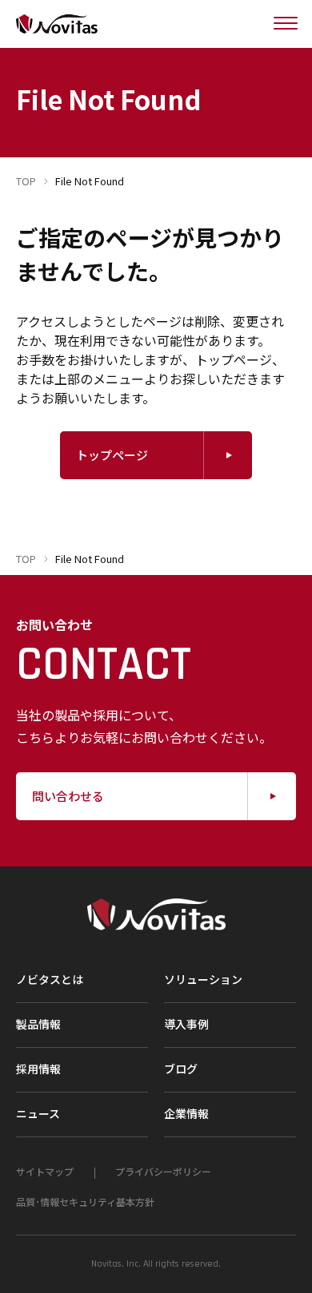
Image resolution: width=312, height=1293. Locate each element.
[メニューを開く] (285, 24)
